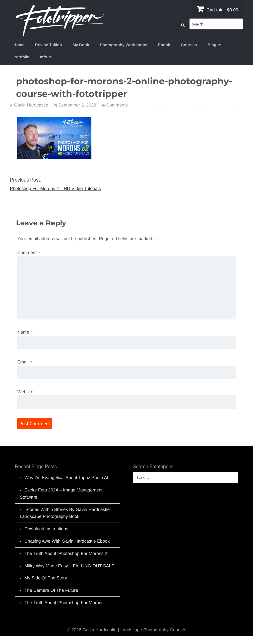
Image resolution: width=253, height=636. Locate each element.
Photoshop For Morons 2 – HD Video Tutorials (55, 188)
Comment (28, 252)
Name (25, 332)
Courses (189, 45)
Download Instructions (46, 528)
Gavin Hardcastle (31, 105)
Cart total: (221, 9)
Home (18, 45)
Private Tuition (48, 45)
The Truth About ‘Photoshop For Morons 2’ (66, 553)
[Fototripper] (59, 33)
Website (25, 391)
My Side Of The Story (45, 577)
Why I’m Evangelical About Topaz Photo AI (66, 477)
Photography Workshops (123, 45)
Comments (117, 105)
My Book (81, 45)
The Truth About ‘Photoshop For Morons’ (64, 602)
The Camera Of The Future (51, 590)
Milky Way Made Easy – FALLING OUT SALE (69, 565)
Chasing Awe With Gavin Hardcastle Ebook (67, 541)
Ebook (164, 45)
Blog (212, 45)
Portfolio (21, 57)
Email (24, 362)
